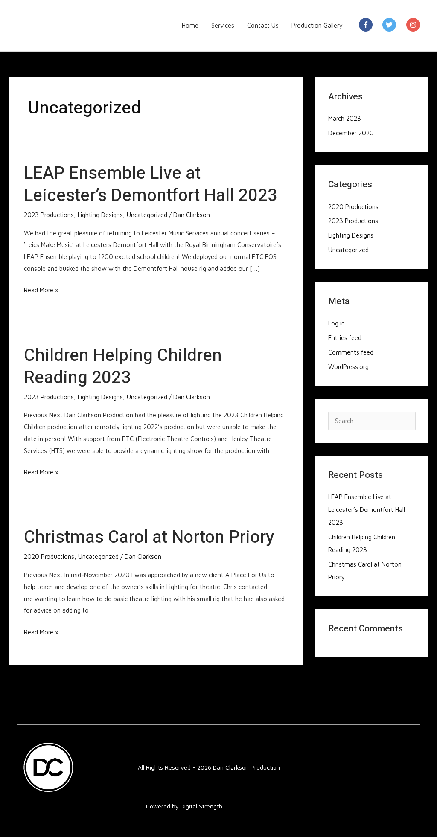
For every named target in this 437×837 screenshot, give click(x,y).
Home (190, 25)
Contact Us (263, 25)
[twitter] (393, 25)
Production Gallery (317, 25)
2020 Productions (49, 556)
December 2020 (351, 133)
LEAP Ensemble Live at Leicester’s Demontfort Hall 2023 (150, 184)
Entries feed (344, 337)
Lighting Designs (100, 214)
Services (222, 25)
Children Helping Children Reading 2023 (123, 366)
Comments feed (350, 352)
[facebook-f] (370, 25)
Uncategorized (147, 214)
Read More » (41, 289)
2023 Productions (49, 214)
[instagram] (414, 25)
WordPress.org (348, 366)
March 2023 (344, 118)
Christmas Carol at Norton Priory (149, 537)
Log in (336, 323)
